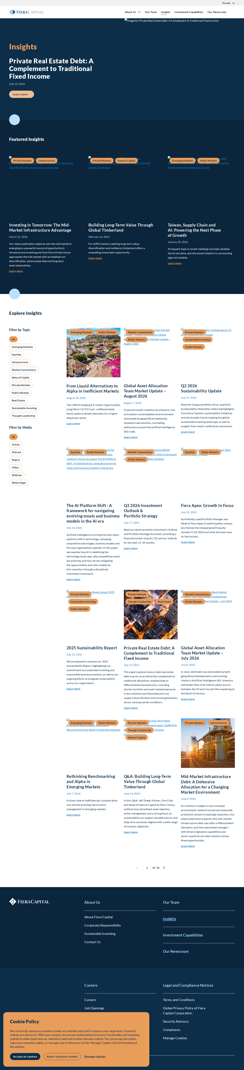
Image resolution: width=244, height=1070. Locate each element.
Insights (165, 11)
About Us (92, 902)
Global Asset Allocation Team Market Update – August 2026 (146, 390)
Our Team (151, 11)
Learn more (23, 94)
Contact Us (92, 942)
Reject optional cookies (62, 1056)
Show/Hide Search (232, 12)
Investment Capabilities (189, 11)
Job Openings (94, 1008)
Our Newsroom (216, 11)
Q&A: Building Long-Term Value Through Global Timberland (147, 781)
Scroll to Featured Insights (14, 119)
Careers (91, 985)
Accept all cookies (25, 1056)
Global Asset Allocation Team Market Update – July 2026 (203, 652)
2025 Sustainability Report (92, 647)
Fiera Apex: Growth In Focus (207, 505)
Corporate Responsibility (102, 925)
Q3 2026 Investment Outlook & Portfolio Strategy (143, 510)
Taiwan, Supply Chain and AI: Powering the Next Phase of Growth (194, 230)
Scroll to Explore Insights (14, 294)
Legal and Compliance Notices (188, 985)
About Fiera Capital (98, 917)
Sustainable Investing (99, 933)
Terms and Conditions (179, 1000)
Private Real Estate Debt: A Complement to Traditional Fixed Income (149, 653)
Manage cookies (95, 1056)
